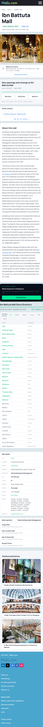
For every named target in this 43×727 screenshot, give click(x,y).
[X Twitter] (8, 665)
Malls (9, 9)
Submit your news (7, 686)
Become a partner (7, 704)
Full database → (37, 309)
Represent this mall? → (22, 74)
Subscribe (5, 708)
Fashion (17, 315)
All (10, 315)
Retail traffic (5, 697)
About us (4, 675)
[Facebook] (17, 665)
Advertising (5, 679)
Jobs (3, 712)
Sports (5, 319)
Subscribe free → (21, 297)
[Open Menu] (40, 3)
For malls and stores (8, 682)
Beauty (25, 315)
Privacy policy (6, 719)
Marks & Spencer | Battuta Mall (15, 114)
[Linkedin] (3, 665)
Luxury (32, 315)
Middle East (18, 9)
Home (3, 9)
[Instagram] (21, 665)
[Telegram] (12, 665)
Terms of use (6, 723)
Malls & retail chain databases (12, 701)
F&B (38, 315)
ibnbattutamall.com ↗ (17, 514)
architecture (6, 174)
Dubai (12, 458)
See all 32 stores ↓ (21, 119)
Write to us (5, 690)
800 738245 (14, 495)
